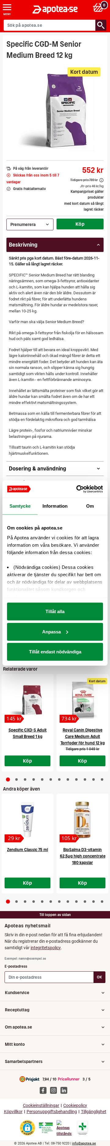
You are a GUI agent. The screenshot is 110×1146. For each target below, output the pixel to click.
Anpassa (51, 631)
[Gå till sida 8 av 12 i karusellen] (68, 779)
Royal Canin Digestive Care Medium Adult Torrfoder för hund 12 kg (83, 737)
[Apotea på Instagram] (55, 1090)
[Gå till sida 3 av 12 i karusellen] (25, 779)
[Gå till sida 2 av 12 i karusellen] (16, 779)
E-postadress (16, 966)
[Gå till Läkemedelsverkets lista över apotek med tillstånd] (82, 1128)
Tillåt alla (55, 611)
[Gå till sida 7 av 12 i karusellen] (59, 779)
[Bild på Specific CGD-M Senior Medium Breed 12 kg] (55, 108)
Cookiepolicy (75, 1105)
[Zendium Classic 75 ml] (27, 820)
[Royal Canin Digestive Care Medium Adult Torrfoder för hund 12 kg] (82, 700)
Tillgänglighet (93, 1111)
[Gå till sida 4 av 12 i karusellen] (33, 779)
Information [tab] (55, 506)
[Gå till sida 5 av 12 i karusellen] (42, 779)
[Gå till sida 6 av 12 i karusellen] (50, 779)
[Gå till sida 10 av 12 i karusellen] (85, 779)
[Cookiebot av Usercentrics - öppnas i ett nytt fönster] (77, 489)
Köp (80, 224)
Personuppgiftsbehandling (52, 1111)
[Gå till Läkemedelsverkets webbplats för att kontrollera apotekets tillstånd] (45, 1127)
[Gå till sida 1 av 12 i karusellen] (8, 779)
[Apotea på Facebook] (44, 1090)
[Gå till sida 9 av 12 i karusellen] (76, 779)
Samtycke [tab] (20, 506)
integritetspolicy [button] (46, 947)
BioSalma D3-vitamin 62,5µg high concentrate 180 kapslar (82, 856)
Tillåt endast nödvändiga (55, 651)
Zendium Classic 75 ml (27, 849)
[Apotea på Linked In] (65, 1090)
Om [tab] (90, 506)
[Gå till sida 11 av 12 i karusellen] (93, 779)
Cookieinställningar (41, 1105)
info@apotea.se (84, 1143)
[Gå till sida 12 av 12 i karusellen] (102, 779)
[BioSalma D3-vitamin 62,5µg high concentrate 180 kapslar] (82, 820)
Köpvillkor (13, 1111)
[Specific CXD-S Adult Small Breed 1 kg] (27, 700)
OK (99, 977)
